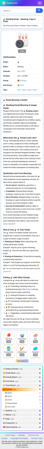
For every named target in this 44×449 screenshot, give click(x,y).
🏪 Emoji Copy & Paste (10, 25)
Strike (35, 90)
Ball (19, 90)
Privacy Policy (37, 438)
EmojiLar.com (12, 3)
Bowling (35, 25)
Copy (22, 51)
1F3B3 (22, 71)
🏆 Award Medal (11, 403)
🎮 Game (8, 396)
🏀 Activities (21, 80)
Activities (23, 25)
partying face (7, 271)
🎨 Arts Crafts (10, 407)
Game (24, 90)
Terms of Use (33, 435)
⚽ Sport (20, 85)
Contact (4, 438)
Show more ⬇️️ (22, 361)
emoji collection (9, 224)
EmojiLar (28, 289)
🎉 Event (8, 400)
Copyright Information (19, 438)
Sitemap (21, 435)
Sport (29, 25)
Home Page (10, 435)
